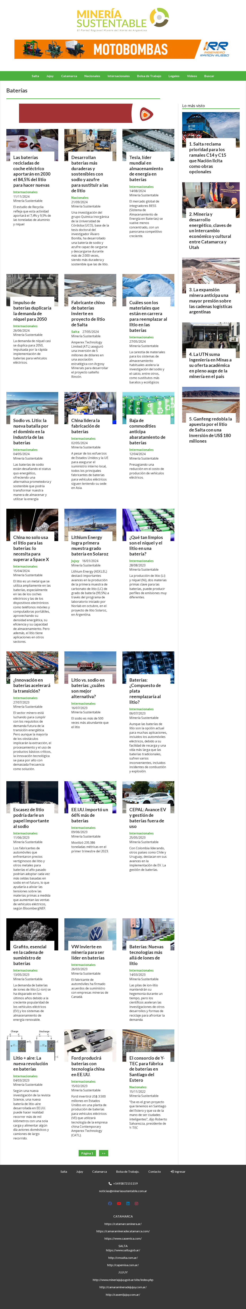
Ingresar (179, 1171)
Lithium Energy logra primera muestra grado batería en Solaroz (89, 545)
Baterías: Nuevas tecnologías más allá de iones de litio (146, 955)
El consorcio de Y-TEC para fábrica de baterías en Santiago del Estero (147, 1069)
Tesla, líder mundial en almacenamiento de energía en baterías (146, 168)
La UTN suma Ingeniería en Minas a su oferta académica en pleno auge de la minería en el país (210, 365)
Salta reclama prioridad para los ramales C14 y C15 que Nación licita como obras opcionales (207, 157)
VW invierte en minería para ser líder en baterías (88, 952)
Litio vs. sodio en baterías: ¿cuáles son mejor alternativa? (88, 688)
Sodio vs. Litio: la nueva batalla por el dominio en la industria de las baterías (30, 431)
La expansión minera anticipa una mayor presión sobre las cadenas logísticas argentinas (210, 300)
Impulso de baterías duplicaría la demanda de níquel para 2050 (32, 311)
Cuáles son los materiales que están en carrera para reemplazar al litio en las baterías (148, 316)
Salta (35, 76)
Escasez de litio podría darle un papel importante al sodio (31, 818)
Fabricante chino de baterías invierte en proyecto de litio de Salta (88, 313)
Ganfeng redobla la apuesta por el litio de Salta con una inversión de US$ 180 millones (210, 430)
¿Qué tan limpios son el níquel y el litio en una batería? (146, 545)
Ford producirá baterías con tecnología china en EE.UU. (88, 1066)
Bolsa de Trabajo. (127, 1171)
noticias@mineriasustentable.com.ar (123, 1191)
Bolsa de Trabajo (149, 76)
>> (104, 1153)
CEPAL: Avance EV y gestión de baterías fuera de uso (147, 818)
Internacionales (119, 76)
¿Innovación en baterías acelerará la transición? (31, 685)
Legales (174, 76)
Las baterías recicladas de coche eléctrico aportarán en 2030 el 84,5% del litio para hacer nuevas (31, 171)
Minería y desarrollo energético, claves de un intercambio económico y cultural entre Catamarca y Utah (210, 230)
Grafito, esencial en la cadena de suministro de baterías (30, 955)
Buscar (209, 76)
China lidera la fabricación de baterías (85, 426)
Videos (192, 76)
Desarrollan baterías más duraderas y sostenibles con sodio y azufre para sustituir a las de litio (89, 174)
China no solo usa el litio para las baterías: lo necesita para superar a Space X (31, 548)
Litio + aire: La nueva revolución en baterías (30, 1063)
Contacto (154, 1171)
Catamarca (69, 76)
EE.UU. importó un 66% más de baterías (89, 815)
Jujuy (50, 76)
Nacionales (92, 76)
